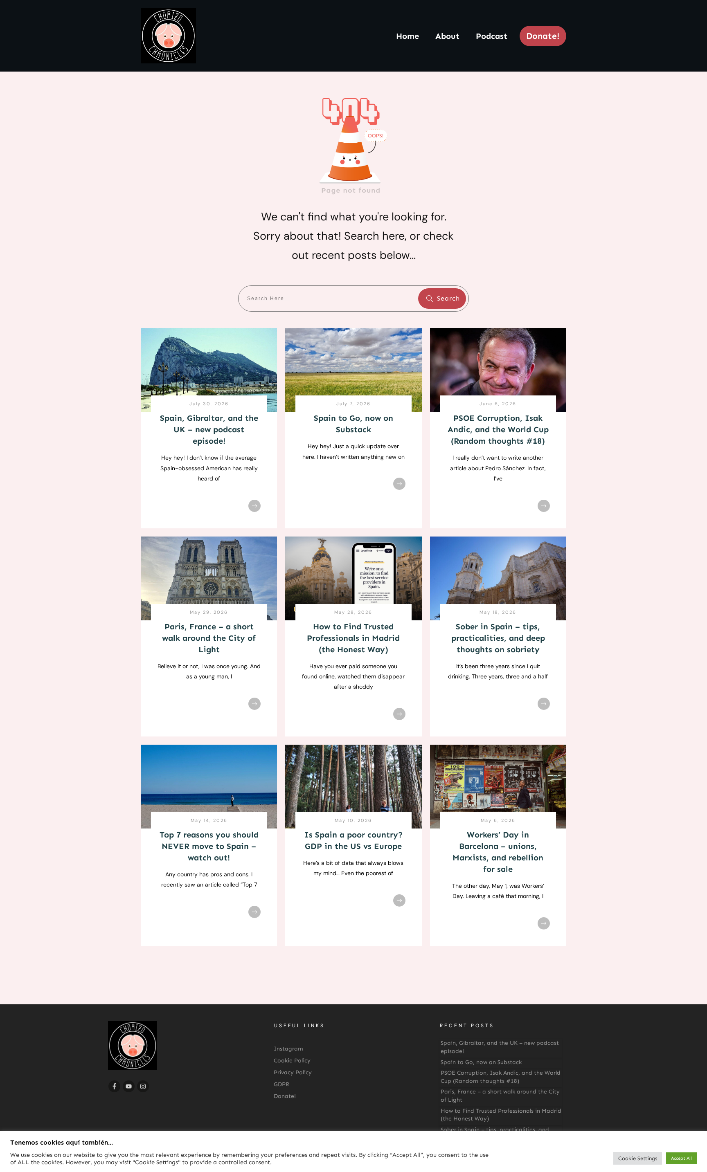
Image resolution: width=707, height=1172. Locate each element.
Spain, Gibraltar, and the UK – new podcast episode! (209, 429)
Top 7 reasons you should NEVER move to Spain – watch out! (209, 846)
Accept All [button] (681, 1158)
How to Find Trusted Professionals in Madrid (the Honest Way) (353, 638)
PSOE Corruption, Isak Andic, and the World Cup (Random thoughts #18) (498, 429)
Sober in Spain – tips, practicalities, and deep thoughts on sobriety (498, 638)
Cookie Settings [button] (637, 1158)
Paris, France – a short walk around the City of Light (209, 638)
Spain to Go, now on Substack (481, 1062)
